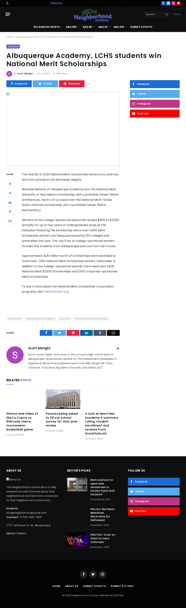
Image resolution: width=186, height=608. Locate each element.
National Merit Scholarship (92, 318)
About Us (71, 586)
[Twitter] (10, 193)
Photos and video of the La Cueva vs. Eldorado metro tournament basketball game (22, 422)
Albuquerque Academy (40, 318)
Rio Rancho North (47, 27)
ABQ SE (102, 27)
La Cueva (65, 318)
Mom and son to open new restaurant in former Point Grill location (102, 487)
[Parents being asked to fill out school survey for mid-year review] (63, 399)
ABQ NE (87, 27)
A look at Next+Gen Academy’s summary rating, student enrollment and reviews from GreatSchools (101, 424)
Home (9, 36)
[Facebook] (10, 184)
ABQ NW (71, 27)
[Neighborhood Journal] (93, 14)
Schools (13, 46)
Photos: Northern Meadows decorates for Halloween (102, 3)
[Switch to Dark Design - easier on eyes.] (7, 3)
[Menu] (7, 14)
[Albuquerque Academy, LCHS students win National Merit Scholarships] (63, 129)
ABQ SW (119, 27)
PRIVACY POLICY (16, 533)
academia (14, 318)
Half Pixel (118, 595)
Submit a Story (122, 586)
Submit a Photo (141, 27)
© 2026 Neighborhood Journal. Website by (87, 595)
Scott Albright (25, 73)
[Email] (10, 221)
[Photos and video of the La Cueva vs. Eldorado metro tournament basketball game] (23, 399)
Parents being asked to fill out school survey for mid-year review (62, 420)
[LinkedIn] (10, 202)
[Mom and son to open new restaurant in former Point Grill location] (77, 485)
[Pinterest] (10, 211)
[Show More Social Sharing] (89, 83)
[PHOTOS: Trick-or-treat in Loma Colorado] (77, 539)
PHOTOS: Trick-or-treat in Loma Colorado (103, 538)
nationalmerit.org (56, 291)
